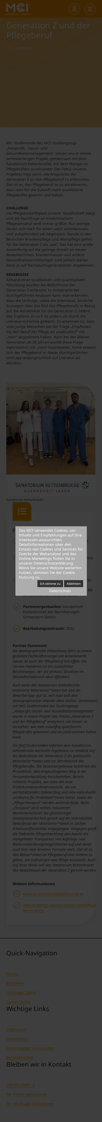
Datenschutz (60, 590)
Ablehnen (74, 583)
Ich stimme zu (50, 583)
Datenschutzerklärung (53, 563)
